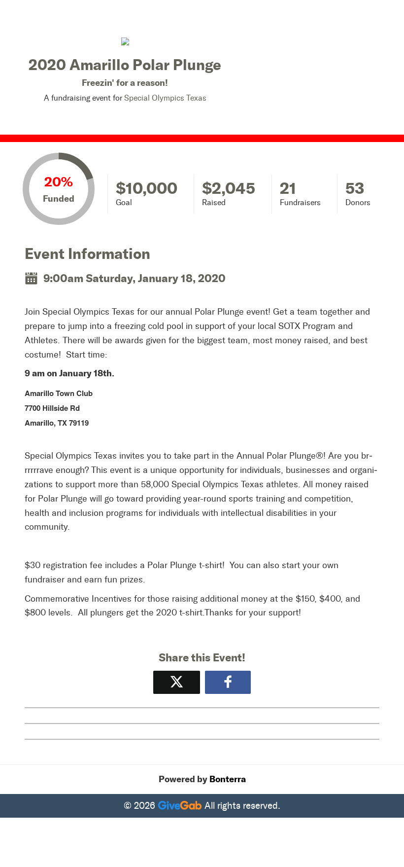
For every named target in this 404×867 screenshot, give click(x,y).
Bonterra (227, 779)
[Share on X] (176, 682)
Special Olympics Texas (165, 98)
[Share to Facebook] (228, 682)
